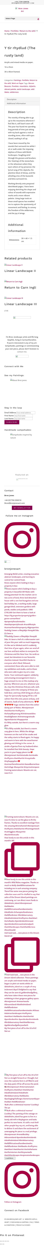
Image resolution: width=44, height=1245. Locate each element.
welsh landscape (23, 89)
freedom (15, 86)
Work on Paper (17, 83)
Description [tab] (11, 99)
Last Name (9, 418)
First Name (9, 415)
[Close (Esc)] (8, 1241)
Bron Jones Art (16, 1219)
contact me (22, 352)
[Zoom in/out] (1, 1241)
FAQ (31, 1222)
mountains (24, 86)
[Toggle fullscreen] (3, 1241)
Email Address (10, 412)
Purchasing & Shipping (20, 1222)
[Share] (6, 1241)
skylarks (32, 86)
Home (7, 31)
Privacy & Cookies (23, 1225)
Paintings (17, 80)
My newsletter (22, 508)
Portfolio (14, 31)
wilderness (14, 92)
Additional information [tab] (16, 103)
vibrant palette (10, 89)
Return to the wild (27, 31)
